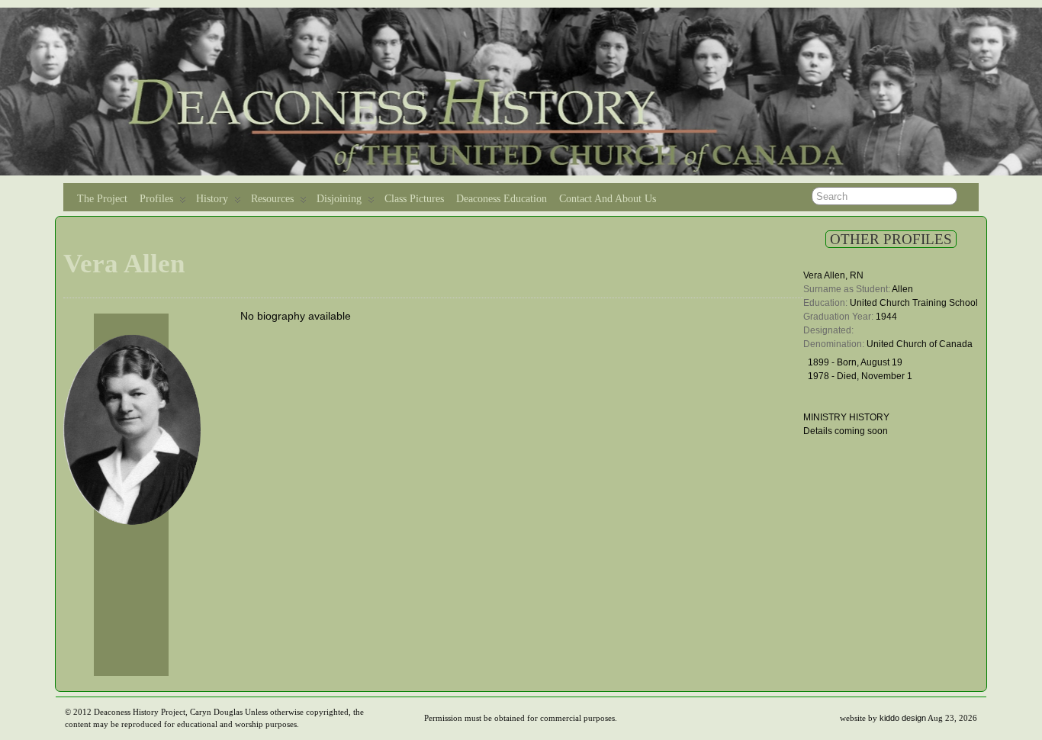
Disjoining (339, 198)
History (212, 198)
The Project (102, 198)
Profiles (156, 198)
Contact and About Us (607, 198)
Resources (272, 198)
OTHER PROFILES (891, 239)
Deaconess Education (501, 198)
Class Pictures (414, 198)
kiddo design (903, 717)
